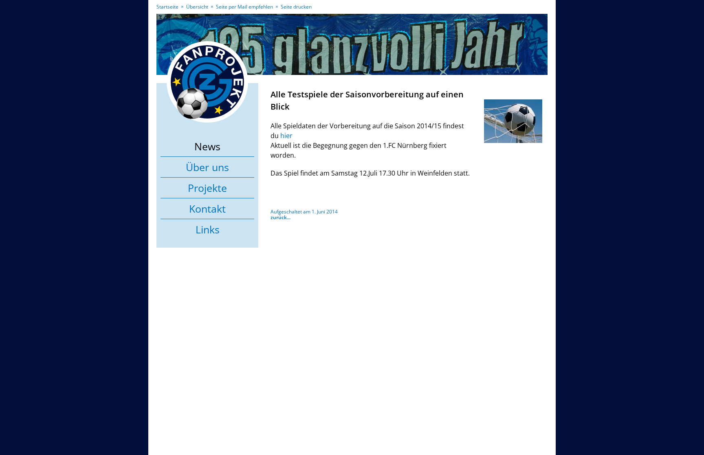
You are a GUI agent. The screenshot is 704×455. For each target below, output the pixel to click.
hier (286, 135)
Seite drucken (296, 6)
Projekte (207, 188)
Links (208, 229)
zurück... (280, 217)
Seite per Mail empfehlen (244, 6)
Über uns (207, 167)
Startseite (167, 6)
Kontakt (207, 208)
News (207, 146)
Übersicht (197, 6)
